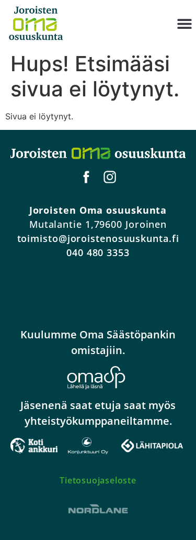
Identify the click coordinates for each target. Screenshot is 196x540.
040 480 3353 (98, 252)
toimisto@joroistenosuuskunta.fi (98, 238)
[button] (184, 24)
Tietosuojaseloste (98, 480)
